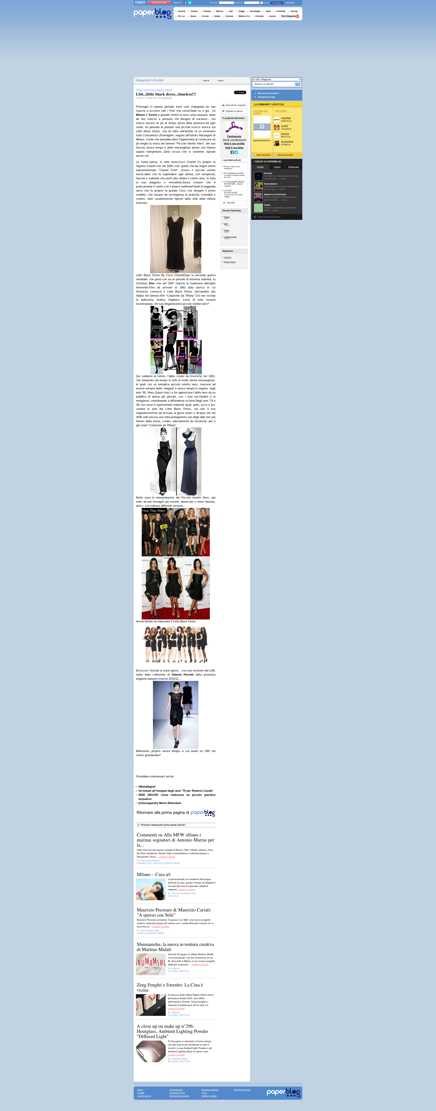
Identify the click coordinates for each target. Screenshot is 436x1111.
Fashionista (166, 98)
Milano (227, 216)
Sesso (193, 16)
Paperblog (152, 13)
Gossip (294, 11)
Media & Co (244, 16)
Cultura (194, 11)
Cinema (207, 11)
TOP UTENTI (281, 111)
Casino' (277, 167)
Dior (226, 223)
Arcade (260, 167)
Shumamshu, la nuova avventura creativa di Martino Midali (175, 946)
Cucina (205, 16)
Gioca (283, 179)
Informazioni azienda (179, 1096)
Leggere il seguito (166, 857)
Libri (231, 11)
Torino (226, 230)
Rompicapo (293, 167)
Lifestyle (227, 257)
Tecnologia (255, 11)
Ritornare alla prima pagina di (163, 812)
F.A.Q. (204, 1093)
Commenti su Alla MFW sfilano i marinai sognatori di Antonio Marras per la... (175, 839)
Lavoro (272, 16)
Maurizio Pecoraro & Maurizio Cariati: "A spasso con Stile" (174, 912)
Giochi (206, 80)
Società (181, 11)
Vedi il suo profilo (234, 143)
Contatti (140, 1093)
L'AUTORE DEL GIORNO (260, 112)
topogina (285, 134)
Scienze (229, 16)
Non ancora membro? (268, 93)
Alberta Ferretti (230, 236)
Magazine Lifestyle (150, 80)
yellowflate (286, 118)
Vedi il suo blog (234, 147)
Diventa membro (285, 155)
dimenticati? (290, 2)
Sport (268, 11)
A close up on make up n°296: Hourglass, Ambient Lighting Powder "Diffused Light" (172, 1031)
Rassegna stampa (210, 1090)
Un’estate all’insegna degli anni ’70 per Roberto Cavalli (175, 790)
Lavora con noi (144, 1096)
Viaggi (241, 11)
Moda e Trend (229, 261)
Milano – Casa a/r (154, 874)
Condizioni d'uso (177, 1093)
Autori (221, 80)
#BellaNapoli (146, 786)
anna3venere (287, 141)
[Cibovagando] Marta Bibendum (159, 803)
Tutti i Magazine (288, 16)
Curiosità (280, 11)
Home (140, 3)
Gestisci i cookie (209, 1096)
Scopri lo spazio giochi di (269, 217)
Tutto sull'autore (263, 155)
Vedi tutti (231, 203)
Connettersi (277, 3)
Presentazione (176, 1090)
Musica (219, 11)
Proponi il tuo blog (266, 97)
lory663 (284, 126)
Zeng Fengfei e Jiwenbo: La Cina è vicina (170, 987)
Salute (217, 16)
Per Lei (181, 16)
